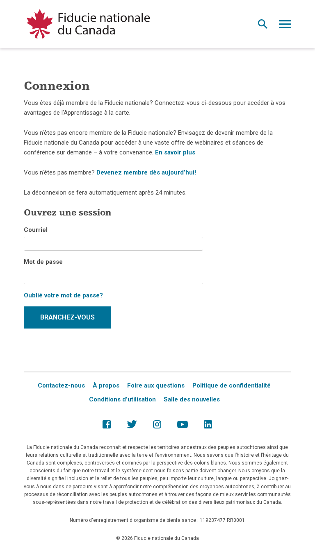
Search (263, 26)
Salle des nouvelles (192, 399)
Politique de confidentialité (231, 385)
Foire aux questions (156, 385)
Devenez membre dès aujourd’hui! (146, 172)
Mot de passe (43, 261)
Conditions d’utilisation (122, 399)
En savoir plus (175, 152)
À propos (106, 385)
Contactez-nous (61, 385)
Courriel (36, 229)
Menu (285, 26)
